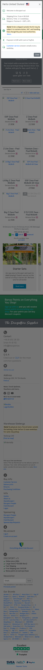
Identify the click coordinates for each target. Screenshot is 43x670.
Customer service (13, 46)
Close (37, 55)
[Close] (39, 4)
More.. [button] (9, 34)
